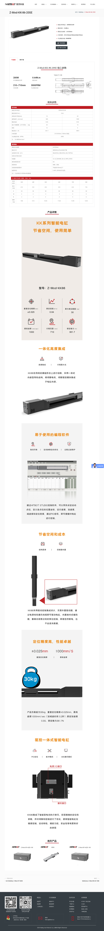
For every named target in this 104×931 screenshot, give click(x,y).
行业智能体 (53, 4)
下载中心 (71, 904)
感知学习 (51, 901)
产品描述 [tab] (13, 59)
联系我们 (83, 4)
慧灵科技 (63, 4)
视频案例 (71, 906)
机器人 (43, 4)
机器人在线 (84, 909)
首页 (36, 4)
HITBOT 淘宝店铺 (85, 901)
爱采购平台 (84, 906)
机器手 (39, 901)
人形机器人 (40, 906)
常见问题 (71, 901)
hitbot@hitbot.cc (49, 919)
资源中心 (73, 4)
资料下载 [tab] (22, 59)
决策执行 (51, 906)
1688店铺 (84, 911)
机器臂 (39, 904)
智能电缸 (81, 12)
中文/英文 (92, 4)
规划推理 (51, 904)
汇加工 (83, 904)
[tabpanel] (52, 134)
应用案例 (71, 909)
